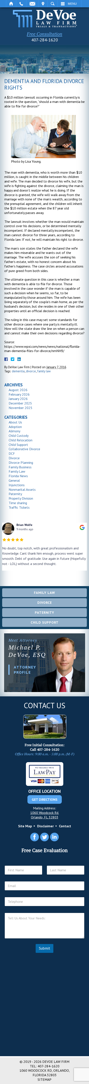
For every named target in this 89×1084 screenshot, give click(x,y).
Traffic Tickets (19, 507)
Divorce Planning (21, 462)
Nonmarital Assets (22, 489)
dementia (18, 371)
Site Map (25, 826)
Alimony (14, 431)
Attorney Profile (25, 670)
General (14, 480)
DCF (12, 453)
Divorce (14, 458)
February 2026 (19, 394)
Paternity (15, 494)
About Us (15, 422)
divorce (31, 371)
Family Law (17, 471)
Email (32, 3)
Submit (44, 948)
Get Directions (44, 799)
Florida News (18, 476)
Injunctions (17, 485)
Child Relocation (20, 440)
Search (52, 3)
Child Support (18, 444)
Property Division (21, 498)
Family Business (20, 467)
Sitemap (44, 1079)
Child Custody (19, 435)
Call (21, 3)
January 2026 (18, 398)
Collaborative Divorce (24, 449)
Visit (42, 3)
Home (11, 3)
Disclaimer (45, 826)
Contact (65, 826)
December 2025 (20, 403)
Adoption (15, 427)
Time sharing (18, 503)
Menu (72, 3)
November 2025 (20, 408)
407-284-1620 (44, 40)
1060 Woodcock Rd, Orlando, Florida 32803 (44, 1072)
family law (44, 371)
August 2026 (18, 390)
